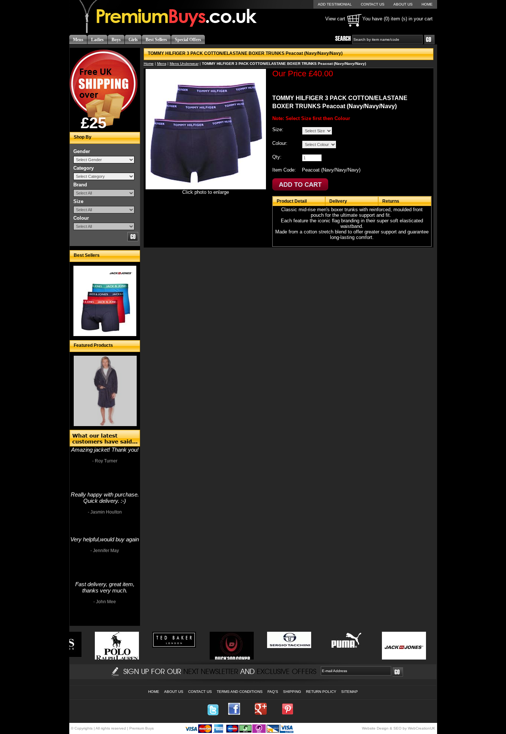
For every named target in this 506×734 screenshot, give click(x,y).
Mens (78, 39)
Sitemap (349, 692)
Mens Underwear (184, 64)
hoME (427, 4)
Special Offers (188, 39)
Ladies (97, 39)
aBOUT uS (403, 4)
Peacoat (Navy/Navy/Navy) (331, 170)
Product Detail (292, 201)
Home (149, 64)
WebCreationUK (421, 728)
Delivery (338, 201)
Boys (116, 39)
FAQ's (272, 692)
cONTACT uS (373, 4)
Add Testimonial (335, 4)
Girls (133, 39)
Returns (390, 201)
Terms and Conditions (240, 692)
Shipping (292, 692)
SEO (397, 728)
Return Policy (321, 692)
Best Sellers (156, 39)
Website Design (375, 728)
